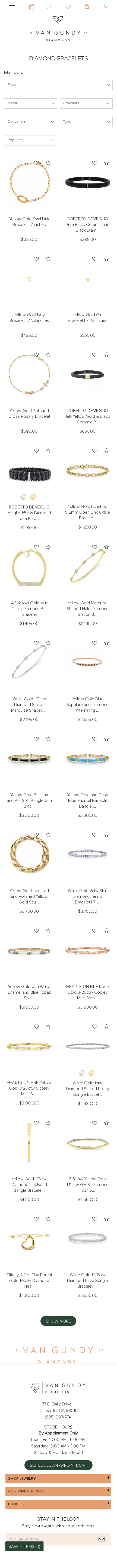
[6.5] (87, 1142)
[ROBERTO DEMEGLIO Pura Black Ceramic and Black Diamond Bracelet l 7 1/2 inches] (87, 182)
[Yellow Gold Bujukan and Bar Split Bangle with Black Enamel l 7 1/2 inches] (29, 758)
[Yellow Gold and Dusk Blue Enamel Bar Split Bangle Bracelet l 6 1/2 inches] (87, 758)
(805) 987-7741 (58, 1417)
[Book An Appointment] (32, 4)
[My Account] (50, 2)
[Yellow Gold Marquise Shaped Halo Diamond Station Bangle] (87, 566)
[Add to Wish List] (36, 163)
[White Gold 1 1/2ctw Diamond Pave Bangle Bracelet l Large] (87, 1238)
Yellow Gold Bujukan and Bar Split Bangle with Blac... (29, 800)
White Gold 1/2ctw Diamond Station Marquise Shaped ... (29, 704)
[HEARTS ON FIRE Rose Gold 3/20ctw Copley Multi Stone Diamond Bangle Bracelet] (87, 950)
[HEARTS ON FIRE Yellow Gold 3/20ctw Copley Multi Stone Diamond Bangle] (29, 1046)
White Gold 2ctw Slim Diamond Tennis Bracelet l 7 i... (87, 896)
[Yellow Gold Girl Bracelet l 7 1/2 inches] (87, 278)
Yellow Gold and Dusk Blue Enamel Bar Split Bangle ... (87, 800)
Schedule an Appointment (58, 1465)
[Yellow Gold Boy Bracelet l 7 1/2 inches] (29, 278)
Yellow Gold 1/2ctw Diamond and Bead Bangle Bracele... (29, 1185)
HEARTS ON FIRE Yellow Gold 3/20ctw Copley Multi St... (29, 1088)
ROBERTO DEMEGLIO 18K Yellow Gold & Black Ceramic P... (87, 416)
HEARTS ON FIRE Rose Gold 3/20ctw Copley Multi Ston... (87, 992)
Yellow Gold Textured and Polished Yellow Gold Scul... (29, 896)
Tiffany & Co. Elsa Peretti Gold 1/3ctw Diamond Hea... (29, 1280)
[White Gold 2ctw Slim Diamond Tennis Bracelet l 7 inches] (87, 854)
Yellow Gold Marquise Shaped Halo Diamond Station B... (88, 609)
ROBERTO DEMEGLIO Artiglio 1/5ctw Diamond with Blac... (29, 513)
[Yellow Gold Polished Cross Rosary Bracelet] (29, 374)
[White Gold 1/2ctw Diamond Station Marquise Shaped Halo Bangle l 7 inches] (29, 662)
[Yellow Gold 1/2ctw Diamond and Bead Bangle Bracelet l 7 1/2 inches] (29, 1142)
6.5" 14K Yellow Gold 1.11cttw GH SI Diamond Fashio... (88, 1185)
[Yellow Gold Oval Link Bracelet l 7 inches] (29, 182)
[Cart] (87, 2)
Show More (58, 1321)
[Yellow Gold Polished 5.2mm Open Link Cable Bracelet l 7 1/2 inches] (87, 470)
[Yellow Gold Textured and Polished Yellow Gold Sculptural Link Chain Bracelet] (29, 854)
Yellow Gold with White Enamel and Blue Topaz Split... (29, 992)
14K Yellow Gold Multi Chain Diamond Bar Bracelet (29, 609)
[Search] (106, 2)
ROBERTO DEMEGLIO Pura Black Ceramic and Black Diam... (87, 224)
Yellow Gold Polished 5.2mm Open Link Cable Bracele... (87, 512)
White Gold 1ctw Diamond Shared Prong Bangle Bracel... (87, 1089)
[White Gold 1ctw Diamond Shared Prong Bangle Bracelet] (87, 1046)
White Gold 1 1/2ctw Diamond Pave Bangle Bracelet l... (87, 1280)
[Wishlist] (69, 2)
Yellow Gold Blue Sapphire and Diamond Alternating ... (88, 704)
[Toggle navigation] (11, 6)
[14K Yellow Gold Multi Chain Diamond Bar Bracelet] (29, 566)
